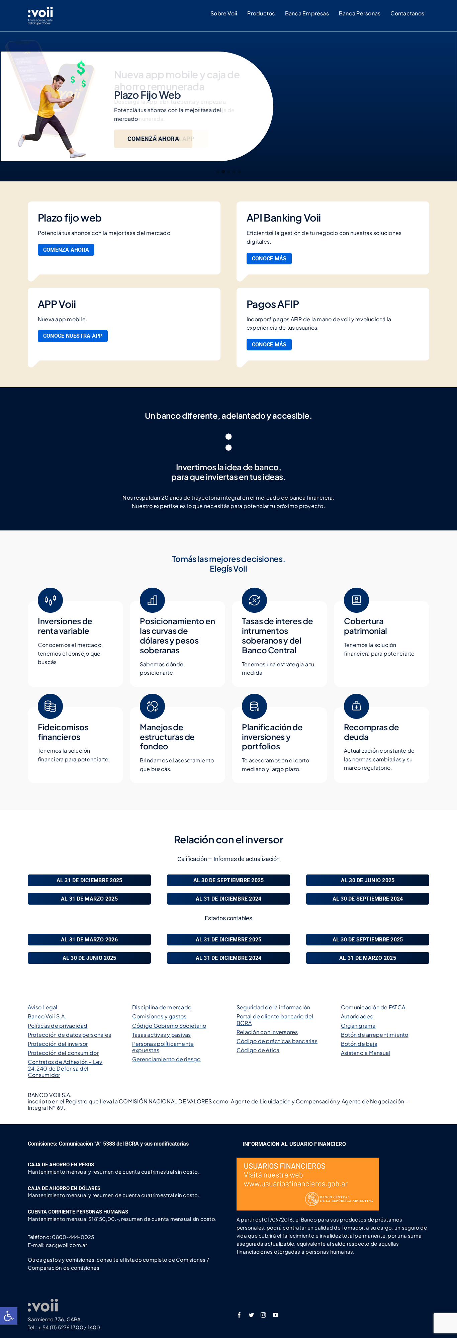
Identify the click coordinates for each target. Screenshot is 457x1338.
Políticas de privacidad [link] (58, 1025)
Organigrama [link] (358, 1025)
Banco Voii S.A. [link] (47, 1016)
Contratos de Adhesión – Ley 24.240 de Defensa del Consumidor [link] (65, 1068)
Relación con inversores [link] (267, 1031)
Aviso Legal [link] (43, 1007)
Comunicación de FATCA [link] (373, 1007)
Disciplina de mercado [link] (161, 1007)
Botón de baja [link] (359, 1043)
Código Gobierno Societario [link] (169, 1025)
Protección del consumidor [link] (63, 1052)
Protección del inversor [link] (58, 1043)
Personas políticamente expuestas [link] (163, 1047)
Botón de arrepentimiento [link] (374, 1034)
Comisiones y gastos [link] (159, 1016)
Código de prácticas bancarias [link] (277, 1040)
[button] (217, 172)
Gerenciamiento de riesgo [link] (166, 1059)
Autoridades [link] (357, 1016)
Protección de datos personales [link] (69, 1034)
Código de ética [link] (258, 1050)
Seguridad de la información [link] (273, 1007)
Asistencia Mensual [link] (365, 1052)
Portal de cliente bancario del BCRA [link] (275, 1019)
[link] (8, 1316)
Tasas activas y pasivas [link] (161, 1034)
